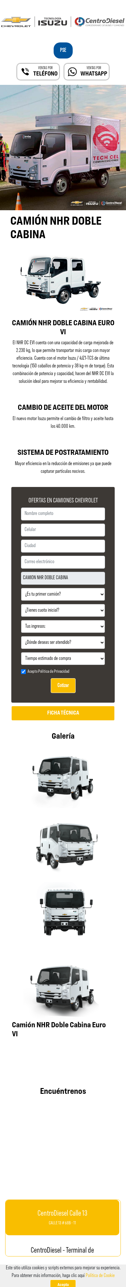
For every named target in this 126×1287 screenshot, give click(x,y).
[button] (85, 72)
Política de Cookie (100, 1275)
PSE (63, 50)
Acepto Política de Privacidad (48, 671)
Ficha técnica (63, 713)
